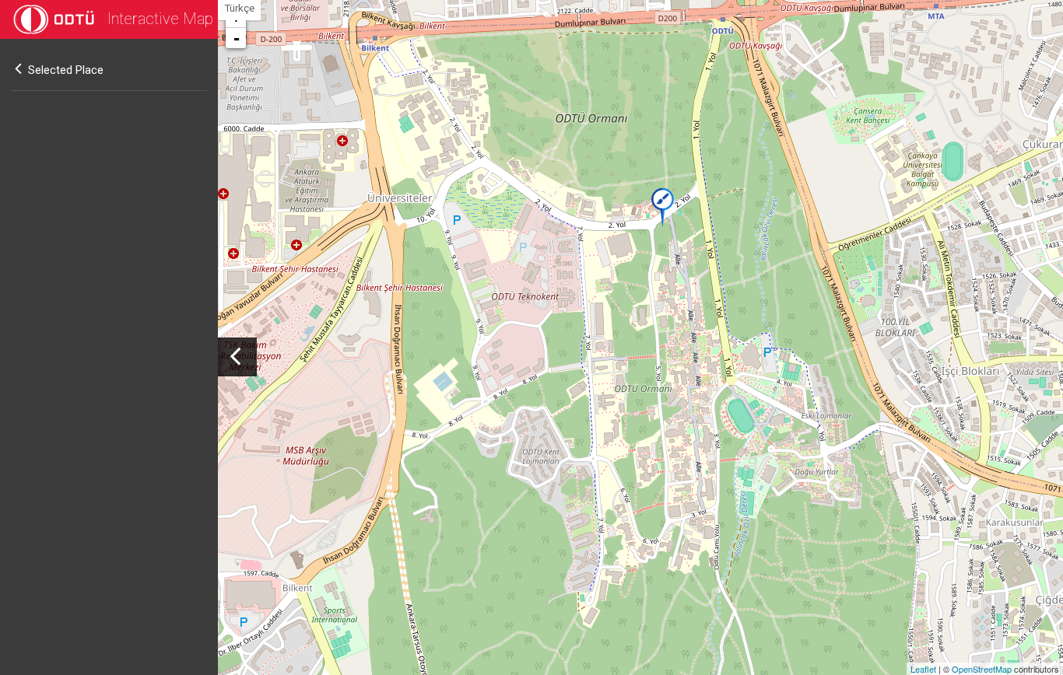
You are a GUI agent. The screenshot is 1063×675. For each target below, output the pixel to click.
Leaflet (923, 669)
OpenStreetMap (982, 669)
